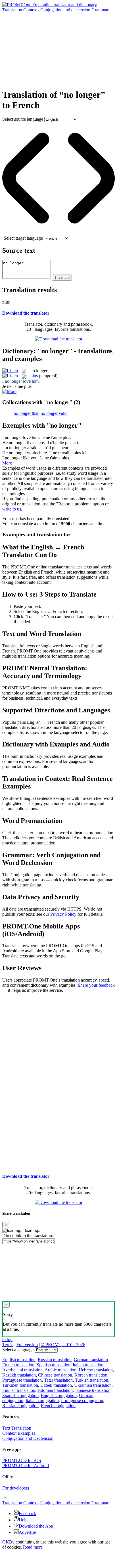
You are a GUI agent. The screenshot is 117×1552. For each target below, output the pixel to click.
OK (5, 1542)
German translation (91, 1359)
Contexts (31, 9)
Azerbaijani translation (22, 1369)
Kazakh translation (19, 1375)
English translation (18, 1359)
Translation (12, 9)
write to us (11, 509)
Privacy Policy (63, 914)
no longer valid (54, 413)
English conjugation (59, 1395)
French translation (18, 1364)
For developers (15, 1488)
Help (23, 1519)
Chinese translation (55, 1375)
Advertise (27, 1532)
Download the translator (25, 313)
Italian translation (88, 1364)
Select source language (22, 119)
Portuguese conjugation (82, 1400)
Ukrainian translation (93, 1385)
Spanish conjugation (20, 1395)
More (7, 463)
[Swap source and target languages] (58, 233)
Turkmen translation (20, 1385)
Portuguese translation (22, 1380)
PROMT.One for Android (25, 1465)
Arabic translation (60, 1369)
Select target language (23, 238)
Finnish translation (18, 1390)
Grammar (99, 9)
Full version (27, 1344)
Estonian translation (55, 1390)
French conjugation (58, 1405)
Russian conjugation (20, 1405)
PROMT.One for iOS (21, 1460)
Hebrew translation (96, 1369)
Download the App (36, 1526)
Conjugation (65, 9)
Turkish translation (91, 1380)
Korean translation (90, 1375)
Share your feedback (96, 985)
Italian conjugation (42, 1400)
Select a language (18, 1349)
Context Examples (18, 1433)
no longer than (26, 413)
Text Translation (16, 1428)
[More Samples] (9, 391)
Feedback (27, 1513)
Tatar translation (58, 1380)
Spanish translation (53, 1364)
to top (7, 1339)
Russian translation (55, 1359)
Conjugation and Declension (27, 1438)
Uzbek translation (56, 1385)
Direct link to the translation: (27, 1235)
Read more (33, 1547)
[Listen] (10, 370)
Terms (7, 1344)
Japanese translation (92, 1390)
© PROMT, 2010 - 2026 (63, 1344)
